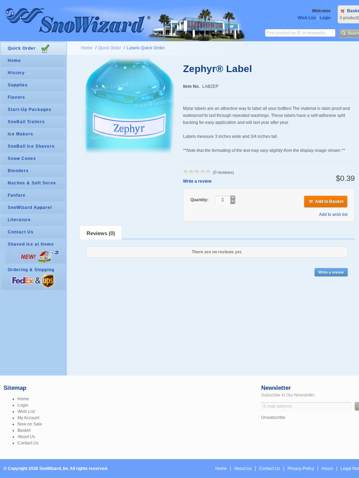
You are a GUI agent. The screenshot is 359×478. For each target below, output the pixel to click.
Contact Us (21, 232)
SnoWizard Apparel (30, 207)
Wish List (307, 17)
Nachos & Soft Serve (32, 183)
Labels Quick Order (146, 47)
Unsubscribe (273, 417)
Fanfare (17, 195)
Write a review (197, 181)
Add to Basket (329, 201)
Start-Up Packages (30, 109)
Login (325, 17)
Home (87, 47)
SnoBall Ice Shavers (31, 146)
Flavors (16, 97)
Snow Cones (22, 158)
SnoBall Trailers (26, 121)
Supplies (18, 85)
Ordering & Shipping (31, 269)
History (16, 72)
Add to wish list (333, 214)
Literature (19, 219)
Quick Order (109, 47)
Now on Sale (30, 424)
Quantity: (200, 199)
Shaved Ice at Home (31, 244)
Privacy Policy (300, 468)
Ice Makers (20, 134)
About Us (26, 436)
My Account (28, 417)
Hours (327, 468)
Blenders (18, 170)
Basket (24, 430)
